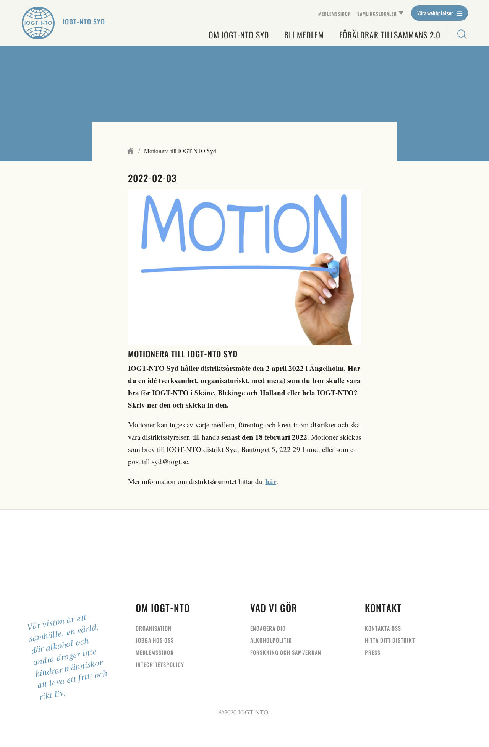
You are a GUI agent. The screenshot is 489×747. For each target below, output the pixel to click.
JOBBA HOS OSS (155, 640)
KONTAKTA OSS (383, 628)
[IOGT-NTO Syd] (38, 23)
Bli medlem (304, 35)
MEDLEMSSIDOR (155, 652)
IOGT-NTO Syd (84, 21)
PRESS (373, 652)
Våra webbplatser (435, 13)
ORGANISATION (154, 628)
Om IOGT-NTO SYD (239, 35)
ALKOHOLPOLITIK (271, 640)
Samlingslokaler (377, 13)
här (270, 481)
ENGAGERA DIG (268, 628)
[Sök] (458, 34)
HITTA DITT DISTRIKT (390, 640)
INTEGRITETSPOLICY (160, 665)
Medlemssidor (334, 13)
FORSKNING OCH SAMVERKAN (285, 652)
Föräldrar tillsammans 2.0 (389, 35)
